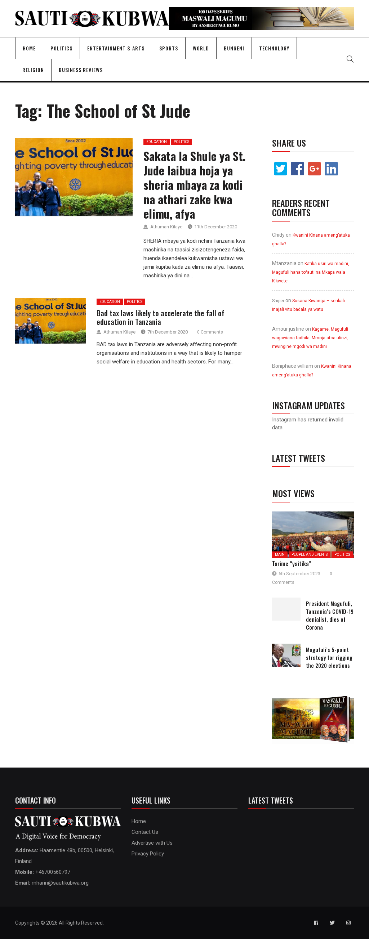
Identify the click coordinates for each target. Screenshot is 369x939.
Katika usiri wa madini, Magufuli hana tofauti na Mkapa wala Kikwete (310, 272)
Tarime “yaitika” (291, 563)
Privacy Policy (148, 853)
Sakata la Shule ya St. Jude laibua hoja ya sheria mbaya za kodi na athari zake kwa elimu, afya (194, 184)
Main (280, 554)
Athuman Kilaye (166, 226)
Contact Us (145, 832)
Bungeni (234, 48)
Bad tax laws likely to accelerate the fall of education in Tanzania (160, 317)
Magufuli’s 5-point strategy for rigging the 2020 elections (329, 657)
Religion (33, 69)
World (201, 48)
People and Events (310, 554)
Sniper (278, 300)
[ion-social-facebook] (316, 922)
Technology (274, 48)
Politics (61, 48)
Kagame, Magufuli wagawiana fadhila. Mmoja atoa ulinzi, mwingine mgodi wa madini (310, 338)
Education (156, 142)
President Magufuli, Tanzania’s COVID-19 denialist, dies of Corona (330, 615)
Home (29, 48)
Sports (168, 48)
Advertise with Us (152, 843)
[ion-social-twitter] (332, 922)
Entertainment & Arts (116, 48)
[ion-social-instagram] (348, 922)
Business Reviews (81, 69)
